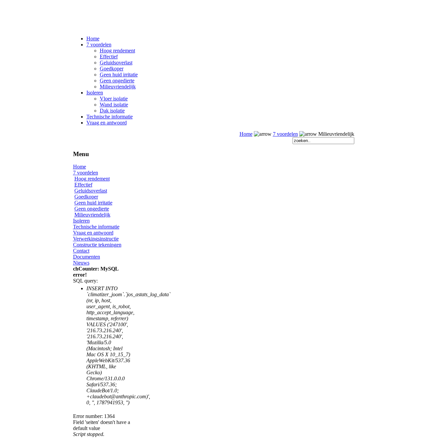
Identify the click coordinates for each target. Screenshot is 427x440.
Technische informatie (109, 116)
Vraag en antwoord (106, 122)
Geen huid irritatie (119, 74)
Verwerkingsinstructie (96, 239)
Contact (81, 251)
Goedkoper (111, 68)
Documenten (86, 257)
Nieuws (81, 263)
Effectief (109, 56)
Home (92, 38)
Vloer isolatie (114, 98)
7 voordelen (98, 44)
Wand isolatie (114, 104)
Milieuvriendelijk (118, 86)
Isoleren (94, 92)
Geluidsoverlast (116, 62)
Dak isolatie (112, 110)
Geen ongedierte (117, 80)
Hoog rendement (117, 50)
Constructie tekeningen (97, 245)
